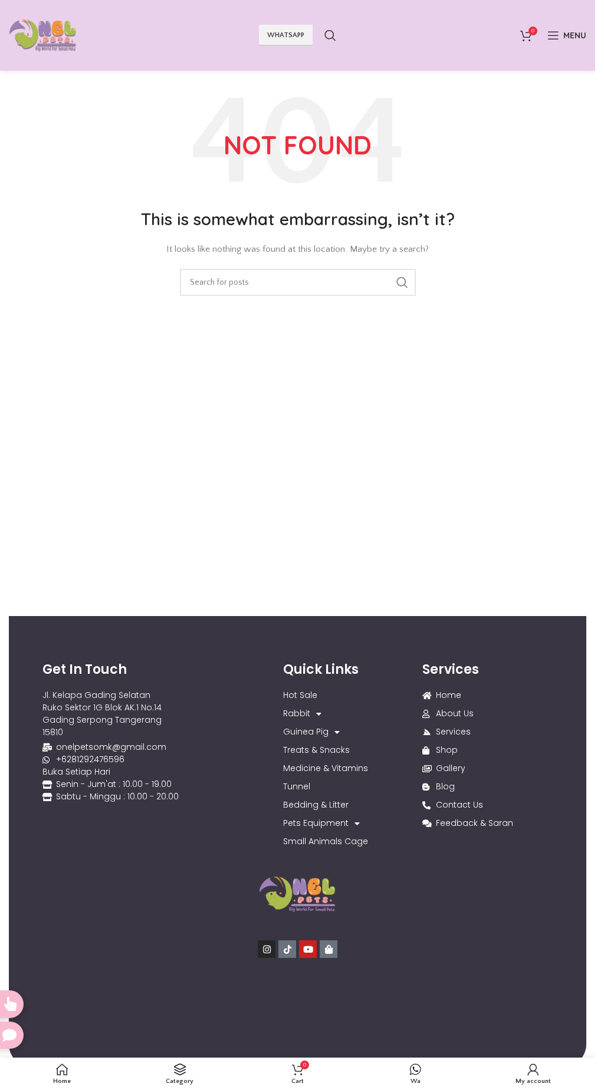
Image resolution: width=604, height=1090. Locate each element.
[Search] (330, 35)
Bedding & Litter (316, 805)
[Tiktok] (287, 949)
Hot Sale (300, 695)
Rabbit (296, 713)
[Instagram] (266, 949)
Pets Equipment (316, 823)
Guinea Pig (306, 731)
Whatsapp (285, 35)
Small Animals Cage (325, 841)
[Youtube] (308, 949)
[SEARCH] (402, 282)
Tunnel (296, 786)
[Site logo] (43, 34)
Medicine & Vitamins (325, 768)
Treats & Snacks (316, 750)
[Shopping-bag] (328, 949)
